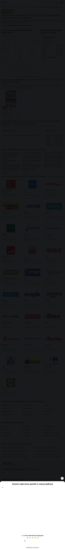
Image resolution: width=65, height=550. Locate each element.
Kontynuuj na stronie (32, 547)
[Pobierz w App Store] (32, 542)
